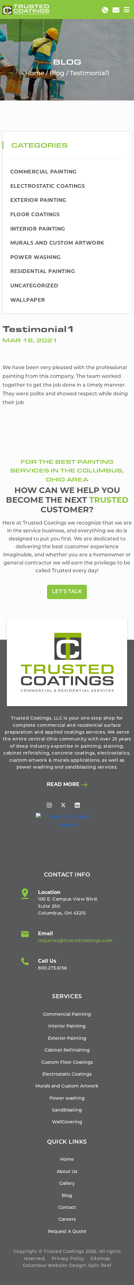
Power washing (67, 1098)
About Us (67, 1172)
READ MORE (64, 784)
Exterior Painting (38, 200)
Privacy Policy (68, 1259)
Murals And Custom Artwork (57, 243)
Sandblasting (67, 1110)
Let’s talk (67, 591)
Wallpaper (27, 300)
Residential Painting (42, 271)
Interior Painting (37, 229)
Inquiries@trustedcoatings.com (75, 941)
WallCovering (67, 1122)
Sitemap (100, 1259)
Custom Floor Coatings (67, 1062)
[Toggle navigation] (127, 10)
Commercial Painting (43, 172)
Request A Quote (67, 1231)
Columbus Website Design (54, 1265)
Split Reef (99, 1265)
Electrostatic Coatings (47, 186)
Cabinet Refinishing (67, 1050)
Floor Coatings (35, 214)
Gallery (67, 1183)
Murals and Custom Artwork (67, 1086)
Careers (67, 1219)
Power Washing (35, 257)
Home (34, 74)
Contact (67, 1207)
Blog (57, 74)
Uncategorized (34, 286)
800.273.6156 (52, 968)
